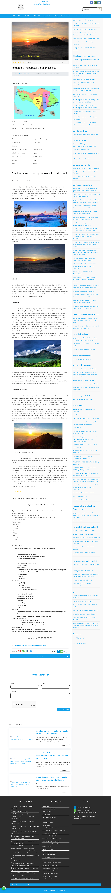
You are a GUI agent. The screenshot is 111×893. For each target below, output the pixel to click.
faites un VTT (16, 860)
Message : (14, 691)
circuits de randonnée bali (50, 873)
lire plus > (65, 745)
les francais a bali (48, 849)
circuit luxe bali (47, 846)
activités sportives (48, 822)
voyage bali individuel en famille (52, 844)
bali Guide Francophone (49, 817)
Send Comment (63, 709)
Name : (13, 683)
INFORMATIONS (36, 16)
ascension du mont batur (50, 865)
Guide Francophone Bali (23, 885)
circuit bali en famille (49, 860)
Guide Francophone (85, 16)
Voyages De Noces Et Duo (20, 811)
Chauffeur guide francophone (51, 828)
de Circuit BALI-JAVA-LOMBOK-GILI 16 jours (24, 873)
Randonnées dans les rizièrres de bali (22, 878)
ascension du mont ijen (49, 871)
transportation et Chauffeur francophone (54, 830)
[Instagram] (99, 4)
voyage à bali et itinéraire (50, 876)
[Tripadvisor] (95, 4)
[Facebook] (91, 4)
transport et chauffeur (49, 820)
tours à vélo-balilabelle (19, 875)
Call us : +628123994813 (41, 2)
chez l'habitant (47, 825)
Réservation (67, 16)
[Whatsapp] (61, 652)
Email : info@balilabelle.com (42, 4)
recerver (40, 656)
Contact (75, 16)
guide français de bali (49, 854)
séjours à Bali (46, 806)
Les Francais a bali (48, 879)
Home (15, 74)
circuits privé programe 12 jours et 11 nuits (24, 814)
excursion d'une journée (50, 836)
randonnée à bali (29, 74)
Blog (20, 74)
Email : (44, 683)
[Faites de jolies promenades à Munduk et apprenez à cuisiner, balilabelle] (22, 784)
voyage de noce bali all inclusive (52, 862)
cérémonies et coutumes (50, 833)
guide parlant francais (49, 857)
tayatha (65, 890)
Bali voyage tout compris (50, 852)
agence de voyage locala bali (51, 841)
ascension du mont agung (50, 868)
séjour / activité (47, 16)
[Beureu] (58, 652)
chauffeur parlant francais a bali (52, 838)
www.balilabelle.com (18, 492)
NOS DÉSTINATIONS (23, 16)
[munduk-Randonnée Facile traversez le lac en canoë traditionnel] (22, 738)
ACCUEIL (12, 16)
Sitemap (13, 885)
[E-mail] (66, 652)
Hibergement (58, 16)
